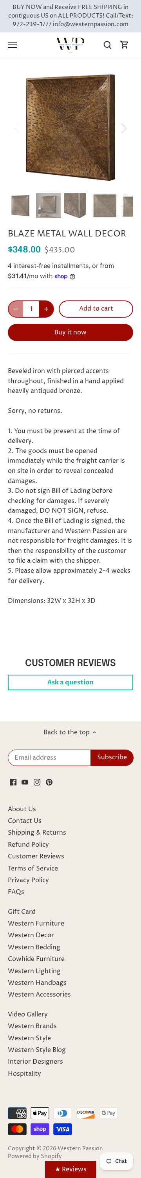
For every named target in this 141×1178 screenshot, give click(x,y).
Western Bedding (34, 947)
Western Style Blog (37, 1050)
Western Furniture (36, 923)
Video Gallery (28, 1014)
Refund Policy (28, 844)
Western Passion (80, 1149)
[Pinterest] (49, 781)
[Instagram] (37, 781)
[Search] (107, 45)
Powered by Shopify (35, 1156)
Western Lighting (34, 971)
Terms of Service (33, 868)
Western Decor (31, 935)
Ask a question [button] (70, 682)
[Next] (123, 127)
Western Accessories (39, 994)
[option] (70, 127)
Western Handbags (37, 983)
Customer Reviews (36, 856)
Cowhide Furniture (36, 959)
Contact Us (25, 821)
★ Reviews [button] (71, 1169)
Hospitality (24, 1074)
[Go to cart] (124, 45)
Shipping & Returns (37, 832)
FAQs (16, 892)
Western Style (29, 1038)
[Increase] (46, 309)
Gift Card (22, 912)
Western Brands (32, 1026)
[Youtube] (25, 781)
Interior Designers (35, 1061)
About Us (22, 809)
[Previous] (17, 127)
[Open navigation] (12, 45)
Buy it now (70, 332)
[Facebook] (13, 781)
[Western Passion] (70, 45)
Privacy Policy (28, 880)
